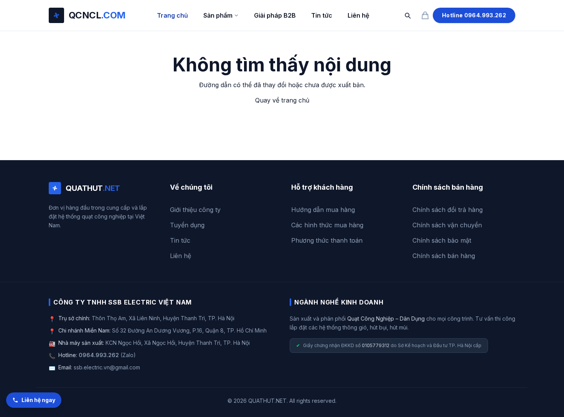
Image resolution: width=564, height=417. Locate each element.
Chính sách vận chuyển (447, 225)
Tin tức (321, 15)
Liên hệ (358, 15)
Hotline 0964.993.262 (474, 15)
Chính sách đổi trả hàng (447, 209)
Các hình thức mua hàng (327, 225)
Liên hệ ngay (38, 400)
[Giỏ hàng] (425, 15)
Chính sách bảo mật (441, 240)
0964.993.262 (99, 355)
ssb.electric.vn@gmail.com (107, 367)
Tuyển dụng (187, 225)
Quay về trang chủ (282, 100)
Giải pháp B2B (275, 15)
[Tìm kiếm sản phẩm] (407, 15)
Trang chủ (172, 15)
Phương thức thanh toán (327, 240)
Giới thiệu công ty (195, 209)
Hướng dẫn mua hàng (323, 209)
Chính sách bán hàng (443, 256)
